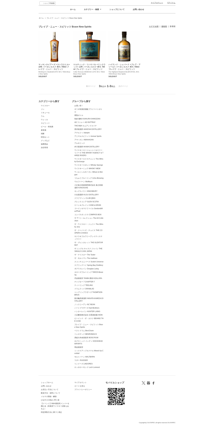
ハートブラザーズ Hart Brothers (86, 308)
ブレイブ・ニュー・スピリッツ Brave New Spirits (64, 18)
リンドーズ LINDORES (83, 364)
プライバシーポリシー (83, 390)
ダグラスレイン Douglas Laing (86, 269)
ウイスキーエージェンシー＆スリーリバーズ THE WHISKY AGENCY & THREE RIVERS (88, 152)
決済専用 (44, 148)
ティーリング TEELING (83, 285)
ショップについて (117, 9)
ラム (42, 116)
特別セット (45, 137)
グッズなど (45, 141)
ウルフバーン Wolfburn (83, 182)
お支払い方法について (49, 390)
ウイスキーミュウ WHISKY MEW (87, 168)
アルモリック (79, 143)
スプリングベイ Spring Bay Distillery (88, 265)
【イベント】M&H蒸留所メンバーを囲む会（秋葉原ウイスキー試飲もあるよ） (55, 406)
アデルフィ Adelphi (82, 133)
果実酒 (43, 130)
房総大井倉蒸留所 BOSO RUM (86, 338)
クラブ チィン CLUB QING (84, 198)
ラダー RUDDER (81, 360)
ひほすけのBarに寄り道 (50, 400)
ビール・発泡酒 (47, 127)
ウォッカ (44, 120)
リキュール (45, 113)
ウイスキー (45, 106)
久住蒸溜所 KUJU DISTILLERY (86, 195)
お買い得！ (78, 106)
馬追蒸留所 (78, 347)
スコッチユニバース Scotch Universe (89, 262)
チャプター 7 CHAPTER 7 (84, 282)
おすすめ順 (154, 26)
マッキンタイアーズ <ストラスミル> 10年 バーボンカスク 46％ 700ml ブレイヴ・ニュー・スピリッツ (54, 66)
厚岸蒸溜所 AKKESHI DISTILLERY (88, 129)
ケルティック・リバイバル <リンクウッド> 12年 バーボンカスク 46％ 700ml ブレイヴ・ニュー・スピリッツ (89, 66)
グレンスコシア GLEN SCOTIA (86, 202)
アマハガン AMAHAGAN (84, 140)
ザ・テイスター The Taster (84, 255)
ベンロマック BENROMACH (85, 334)
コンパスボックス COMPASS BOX (87, 215)
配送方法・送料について (50, 393)
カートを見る (79, 386)
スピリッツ (45, 123)
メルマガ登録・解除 (49, 396)
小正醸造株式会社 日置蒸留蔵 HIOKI (88, 315)
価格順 (164, 26)
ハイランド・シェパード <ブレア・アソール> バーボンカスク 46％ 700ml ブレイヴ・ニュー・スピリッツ (124, 66)
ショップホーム (47, 383)
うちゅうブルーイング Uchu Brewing (89, 178)
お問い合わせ (138, 9)
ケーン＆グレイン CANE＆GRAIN (87, 205)
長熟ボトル (78, 115)
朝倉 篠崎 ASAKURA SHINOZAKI (87, 119)
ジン (42, 109)
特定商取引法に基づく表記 (51, 412)
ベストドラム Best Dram (84, 331)
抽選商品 (44, 144)
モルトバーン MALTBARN (84, 357)
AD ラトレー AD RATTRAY (84, 122)
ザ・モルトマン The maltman (85, 258)
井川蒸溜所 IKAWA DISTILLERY (86, 147)
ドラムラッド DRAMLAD (84, 289)
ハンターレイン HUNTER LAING (87, 311)
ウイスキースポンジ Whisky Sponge (88, 165)
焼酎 (42, 134)
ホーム (73, 9)
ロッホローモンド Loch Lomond (87, 367)
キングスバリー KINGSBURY (85, 191)
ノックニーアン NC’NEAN (84, 304)
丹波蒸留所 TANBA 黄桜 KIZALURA (88, 278)
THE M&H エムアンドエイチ (85, 126)
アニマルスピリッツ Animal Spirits (87, 136)
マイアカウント (157, 3)
